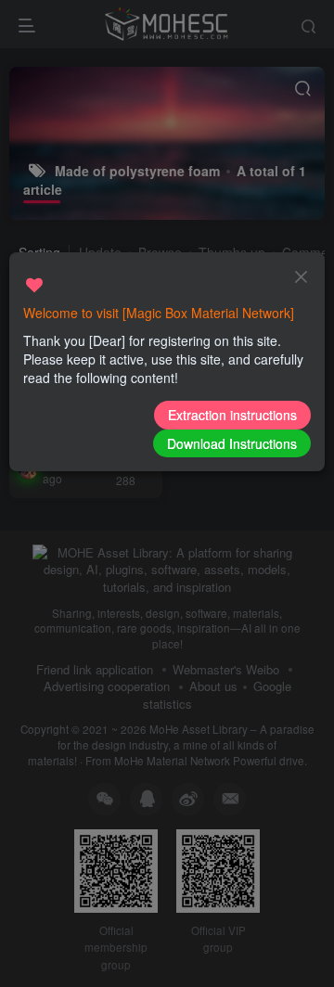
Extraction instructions (232, 414)
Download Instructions (232, 443)
